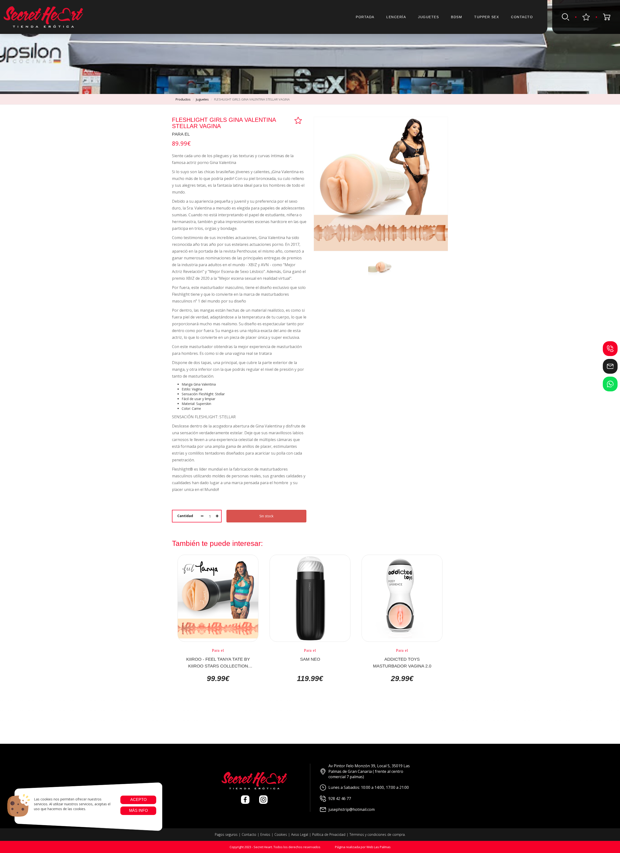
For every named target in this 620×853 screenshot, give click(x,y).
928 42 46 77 (339, 798)
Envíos (265, 834)
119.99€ (310, 678)
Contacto (522, 17)
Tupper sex (486, 17)
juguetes (202, 99)
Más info (138, 810)
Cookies (280, 834)
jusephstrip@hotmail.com (351, 809)
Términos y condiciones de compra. (377, 834)
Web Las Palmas (378, 847)
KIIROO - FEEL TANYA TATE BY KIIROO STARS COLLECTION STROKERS (218, 662)
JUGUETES (428, 17)
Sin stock (266, 516)
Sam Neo (310, 659)
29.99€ (402, 678)
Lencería (396, 17)
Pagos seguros (226, 834)
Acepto (138, 800)
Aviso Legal (299, 834)
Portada (365, 17)
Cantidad (185, 515)
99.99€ (218, 678)
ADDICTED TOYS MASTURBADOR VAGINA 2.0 (402, 662)
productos (183, 99)
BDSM (456, 17)
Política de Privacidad (328, 834)
